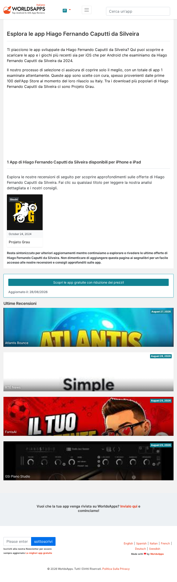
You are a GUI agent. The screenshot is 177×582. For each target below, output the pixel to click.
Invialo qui (128, 506)
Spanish (141, 543)
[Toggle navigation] (86, 10)
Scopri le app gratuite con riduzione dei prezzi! (88, 282)
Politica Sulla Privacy (116, 568)
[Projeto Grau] (25, 212)
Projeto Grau (19, 242)
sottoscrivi (43, 541)
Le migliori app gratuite (39, 553)
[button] (67, 10)
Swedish (154, 548)
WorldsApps (157, 553)
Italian (154, 543)
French (165, 543)
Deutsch (140, 548)
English (128, 543)
